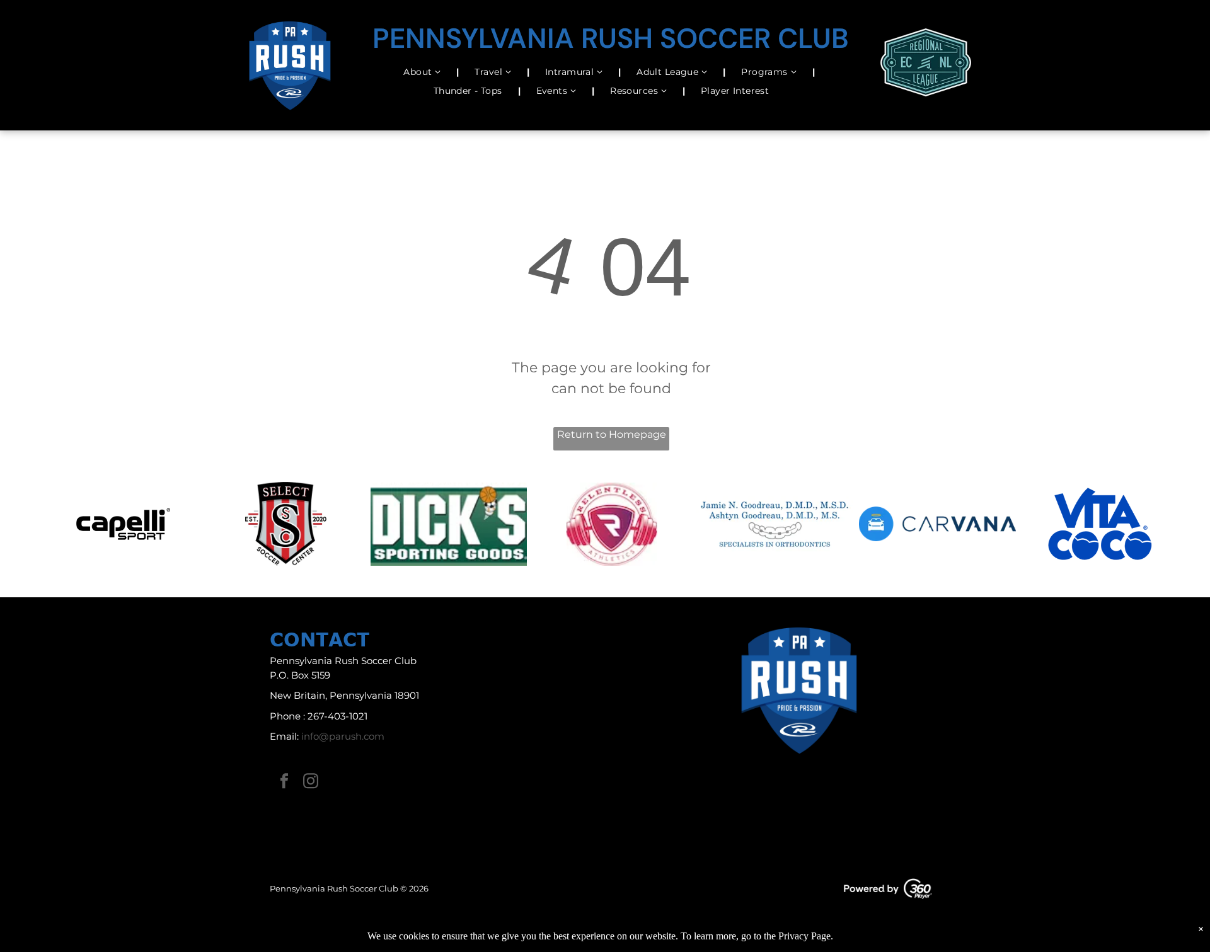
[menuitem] (423, 72)
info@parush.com (342, 736)
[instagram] (311, 782)
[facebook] (284, 782)
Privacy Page (804, 936)
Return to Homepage (611, 434)
